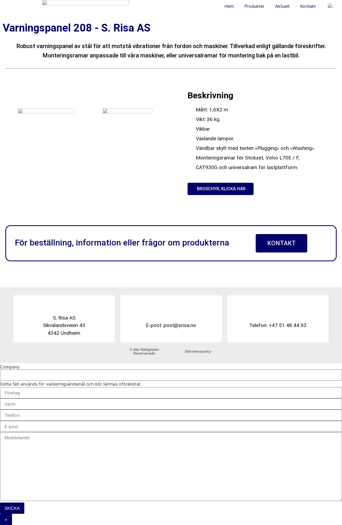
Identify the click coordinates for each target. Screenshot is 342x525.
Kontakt (308, 6)
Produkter (254, 6)
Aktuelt (282, 6)
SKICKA (12, 508)
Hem (229, 6)
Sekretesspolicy (198, 351)
